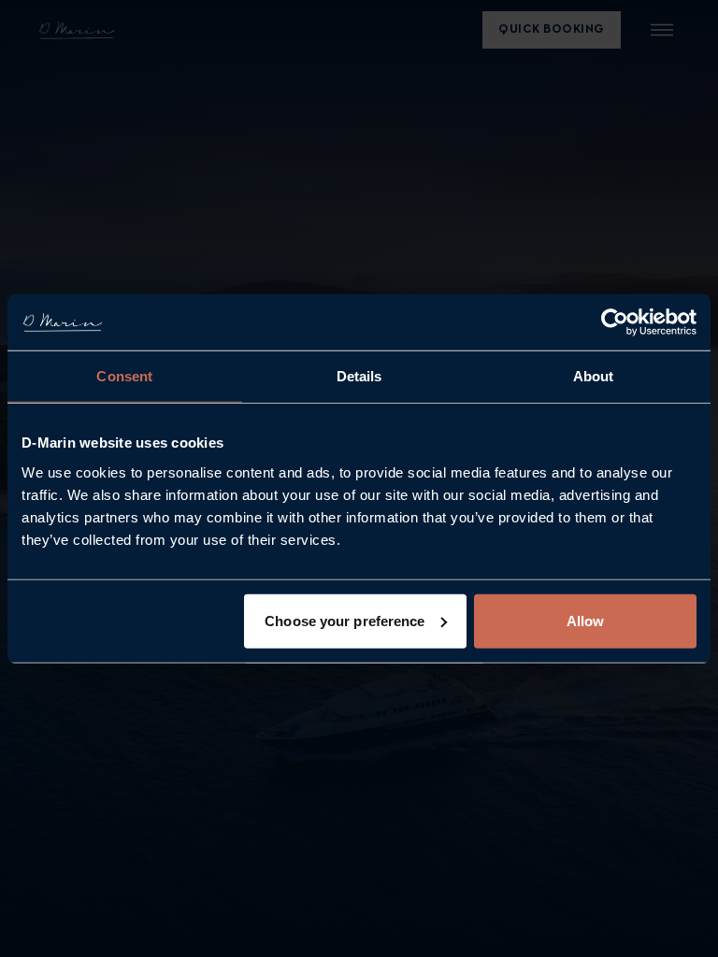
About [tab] (593, 376)
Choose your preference (344, 620)
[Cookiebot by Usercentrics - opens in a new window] (614, 322)
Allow (586, 620)
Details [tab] (359, 376)
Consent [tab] (124, 376)
